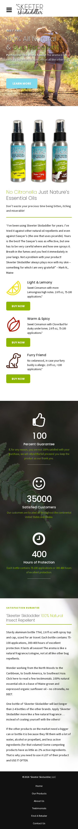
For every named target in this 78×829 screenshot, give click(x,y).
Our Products (39, 793)
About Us (39, 800)
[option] (39, 67)
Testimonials (39, 808)
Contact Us (39, 823)
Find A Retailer (39, 815)
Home (39, 785)
